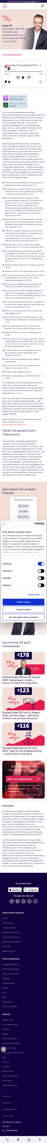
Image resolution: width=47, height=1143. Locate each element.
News (4, 997)
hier (19, 393)
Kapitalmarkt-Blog (8, 951)
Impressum (6, 1096)
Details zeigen (34, 595)
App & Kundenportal (9, 1039)
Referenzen (6, 946)
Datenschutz (6, 1103)
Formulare (6, 1067)
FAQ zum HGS (7, 1116)
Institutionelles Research (11, 937)
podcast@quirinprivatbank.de (14, 424)
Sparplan (5, 988)
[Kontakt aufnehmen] (7, 1139)
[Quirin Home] (4, 5)
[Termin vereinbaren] (18, 1139)
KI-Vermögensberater (10, 1025)
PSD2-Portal (6, 1081)
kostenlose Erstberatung (11, 1043)
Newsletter (6, 1029)
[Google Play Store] (31, 890)
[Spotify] (29, 901)
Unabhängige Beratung (10, 964)
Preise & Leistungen (9, 1048)
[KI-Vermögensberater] (39, 1139)
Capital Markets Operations (12, 942)
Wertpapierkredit (8, 983)
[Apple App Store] (15, 890)
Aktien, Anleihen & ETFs (10, 974)
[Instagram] (18, 901)
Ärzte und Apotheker (9, 1007)
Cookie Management (10, 1085)
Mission (5, 918)
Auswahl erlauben (23, 610)
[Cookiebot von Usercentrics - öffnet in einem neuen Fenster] (34, 523)
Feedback (5, 1034)
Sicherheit (6, 1062)
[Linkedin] (12, 901)
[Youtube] (23, 901)
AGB (4, 1057)
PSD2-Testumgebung (10, 1076)
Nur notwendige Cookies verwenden (23, 617)
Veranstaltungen (8, 923)
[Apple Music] (35, 901)
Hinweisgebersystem (9, 1109)
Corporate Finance (9, 928)
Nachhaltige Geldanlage (11, 969)
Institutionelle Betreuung (11, 932)
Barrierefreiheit (7, 1071)
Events (4, 992)
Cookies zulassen (24, 602)
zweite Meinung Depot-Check (13, 1053)
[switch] (41, 571)
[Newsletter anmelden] (28, 1139)
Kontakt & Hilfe (7, 1020)
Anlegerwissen (7, 1002)
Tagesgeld (5, 978)
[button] (42, 6)
